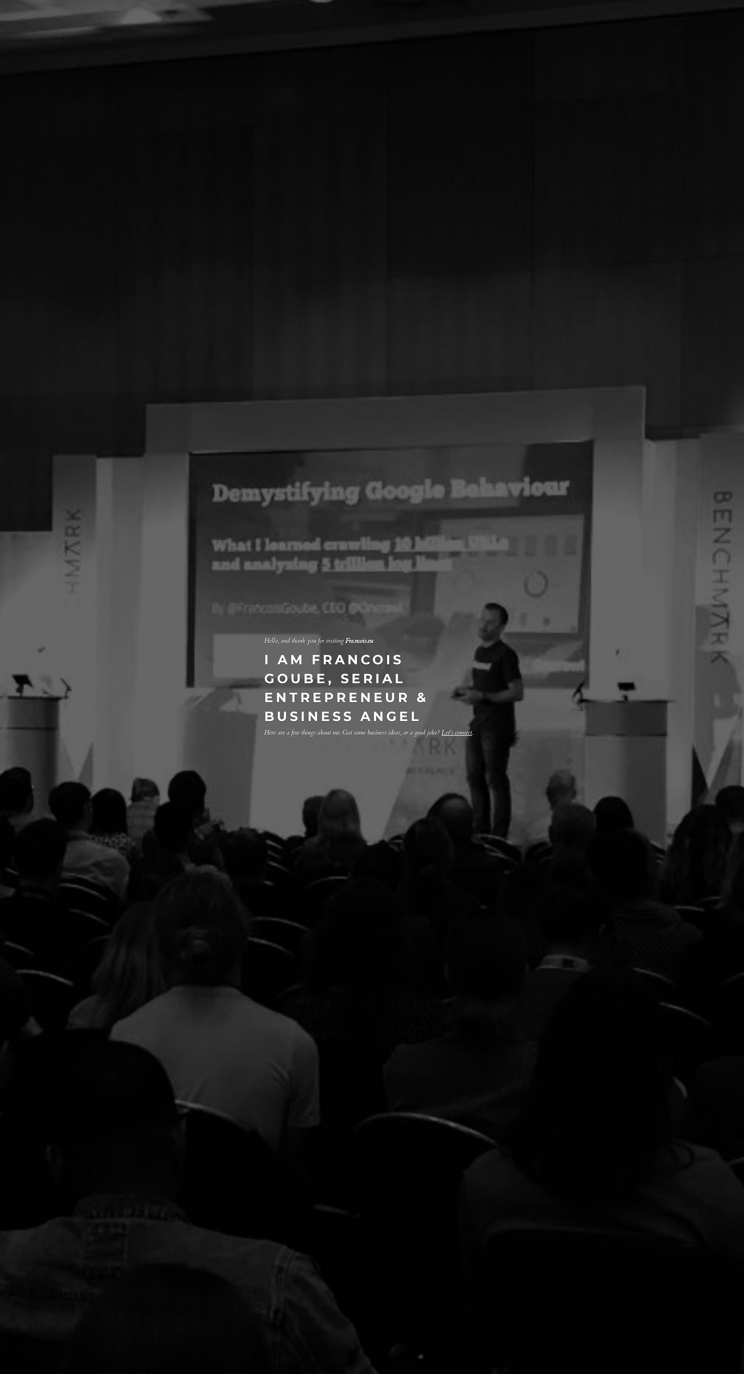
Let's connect (456, 733)
